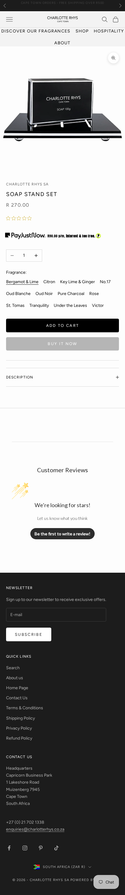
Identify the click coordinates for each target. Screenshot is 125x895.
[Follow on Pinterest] (41, 848)
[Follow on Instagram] (25, 848)
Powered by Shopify (91, 880)
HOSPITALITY (109, 31)
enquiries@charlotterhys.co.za (35, 829)
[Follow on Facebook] (9, 848)
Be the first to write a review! (62, 533)
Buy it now (62, 343)
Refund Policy (19, 738)
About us (14, 677)
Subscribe (28, 634)
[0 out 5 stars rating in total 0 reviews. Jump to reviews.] (20, 218)
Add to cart (62, 325)
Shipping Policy (20, 718)
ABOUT (62, 43)
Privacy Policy (19, 728)
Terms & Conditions (24, 707)
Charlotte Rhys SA (27, 184)
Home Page (17, 687)
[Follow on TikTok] (56, 848)
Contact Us (17, 697)
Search (13, 667)
